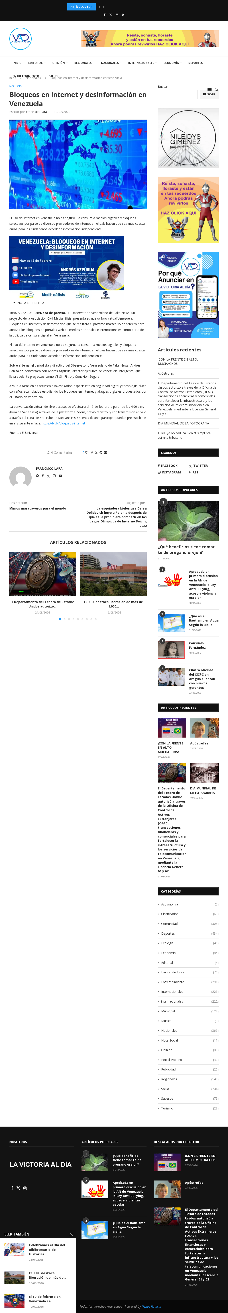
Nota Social (190, 1040)
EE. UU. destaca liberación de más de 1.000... (113, 604)
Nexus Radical (151, 1306)
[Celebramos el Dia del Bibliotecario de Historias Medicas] (14, 1249)
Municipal (190, 1011)
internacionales (190, 1001)
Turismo (190, 1108)
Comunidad (190, 924)
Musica (190, 1021)
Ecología (190, 943)
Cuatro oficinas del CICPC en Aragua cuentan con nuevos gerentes (202, 678)
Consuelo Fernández (197, 645)
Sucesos (190, 1098)
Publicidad (190, 1069)
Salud (53, 76)
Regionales (83, 63)
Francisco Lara (36, 112)
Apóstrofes (166, 373)
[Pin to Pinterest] (101, 452)
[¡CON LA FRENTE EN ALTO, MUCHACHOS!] (172, 728)
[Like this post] (86, 452)
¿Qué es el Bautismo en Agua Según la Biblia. (204, 620)
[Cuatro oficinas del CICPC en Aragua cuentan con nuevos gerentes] (171, 677)
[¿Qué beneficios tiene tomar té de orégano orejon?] (188, 521)
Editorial (35, 63)
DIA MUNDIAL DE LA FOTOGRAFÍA (183, 423)
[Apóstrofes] (204, 728)
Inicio (17, 63)
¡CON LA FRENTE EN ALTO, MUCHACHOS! (178, 361)
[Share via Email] (105, 452)
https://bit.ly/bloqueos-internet (63, 423)
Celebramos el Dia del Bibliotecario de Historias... (47, 1249)
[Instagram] (117, 15)
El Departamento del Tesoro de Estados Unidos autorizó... (112, 7)
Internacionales (141, 63)
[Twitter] (110, 15)
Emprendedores (190, 972)
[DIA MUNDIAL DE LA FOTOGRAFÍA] (204, 773)
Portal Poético (190, 1060)
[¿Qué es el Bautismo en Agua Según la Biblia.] (171, 623)
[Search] (216, 89)
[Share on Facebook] (92, 452)
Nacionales (110, 63)
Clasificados (190, 914)
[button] (99, 6)
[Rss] (123, 15)
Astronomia (190, 904)
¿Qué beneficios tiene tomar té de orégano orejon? (186, 549)
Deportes (195, 63)
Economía (171, 63)
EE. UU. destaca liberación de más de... (47, 1275)
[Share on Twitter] (96, 452)
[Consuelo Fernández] (171, 650)
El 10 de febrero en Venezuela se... (45, 1298)
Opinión (58, 63)
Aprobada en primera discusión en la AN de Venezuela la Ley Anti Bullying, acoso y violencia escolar (203, 584)
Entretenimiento (26, 76)
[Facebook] (104, 15)
